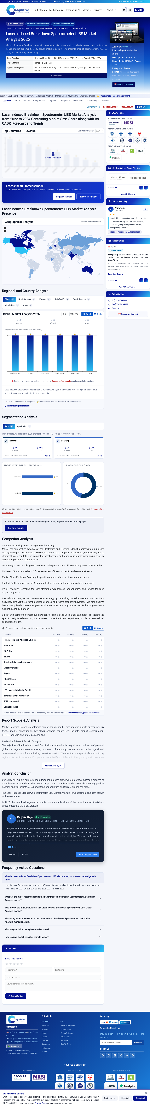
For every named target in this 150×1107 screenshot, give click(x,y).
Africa (27, 305)
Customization (93, 106)
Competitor (65, 100)
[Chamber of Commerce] (123, 151)
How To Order (65, 1044)
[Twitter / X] (120, 1055)
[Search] (130, 10)
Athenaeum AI (72, 10)
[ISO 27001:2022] (121, 134)
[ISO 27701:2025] (130, 134)
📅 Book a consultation (123, 84)
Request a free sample (61, 381)
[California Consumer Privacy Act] (137, 140)
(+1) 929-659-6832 (119, 300)
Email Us (115, 308)
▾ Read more (56, 75)
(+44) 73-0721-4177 (120, 304)
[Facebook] (102, 1055)
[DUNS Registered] (113, 151)
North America (26, 299)
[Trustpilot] (114, 157)
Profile (25, 854)
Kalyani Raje (127, 46)
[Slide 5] (116, 187)
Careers (44, 1037)
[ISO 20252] (139, 134)
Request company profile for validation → (85, 712)
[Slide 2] (110, 187)
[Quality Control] (122, 140)
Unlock (47, 456)
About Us (111, 10)
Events (44, 1051)
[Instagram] (108, 1055)
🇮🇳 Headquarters (14, 1046)
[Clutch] (141, 151)
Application (23, 426)
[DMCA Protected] (132, 151)
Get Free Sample (16, 527)
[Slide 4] (113, 187)
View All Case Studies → (128, 287)
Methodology (56, 10)
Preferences (109, 1098)
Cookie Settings (66, 1033)
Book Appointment (100, 96)
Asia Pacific (61, 299)
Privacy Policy (41, 1103)
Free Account (127, 106)
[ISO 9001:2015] (112, 134)
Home (8, 28)
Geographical (39, 100)
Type (8, 426)
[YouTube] (126, 1055)
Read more (12, 847)
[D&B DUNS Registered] (110, 1077)
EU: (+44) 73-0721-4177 (40, 1)
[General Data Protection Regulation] (130, 140)
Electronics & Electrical (22, 28)
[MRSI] (128, 123)
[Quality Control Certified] (69, 1086)
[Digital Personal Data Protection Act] (145, 140)
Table (99, 314)
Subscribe (138, 1042)
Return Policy (65, 1037)
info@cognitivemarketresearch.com (70, 1)
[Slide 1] (108, 187)
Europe (44, 299)
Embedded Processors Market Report (125, 232)
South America (81, 299)
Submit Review (15, 996)
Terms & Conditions (67, 1025)
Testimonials (46, 1048)
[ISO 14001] (112, 140)
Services (98, 10)
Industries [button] (40, 10)
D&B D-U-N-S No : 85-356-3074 (131, 1)
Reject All (125, 1098)
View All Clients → (128, 194)
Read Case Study (114, 274)
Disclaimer (64, 1040)
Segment (52, 100)
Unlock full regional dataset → (19, 406)
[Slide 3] (111, 187)
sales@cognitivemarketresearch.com (24, 1042)
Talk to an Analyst (88, 196)
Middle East (11, 305)
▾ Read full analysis (53, 765)
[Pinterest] (132, 1055)
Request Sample (110, 106)
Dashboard (78, 100)
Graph (88, 314)
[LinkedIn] (114, 1055)
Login (140, 10)
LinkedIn (12, 854)
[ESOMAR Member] (114, 123)
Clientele (45, 1040)
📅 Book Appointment (128, 314)
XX (20, 320)
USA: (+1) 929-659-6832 (19, 1)
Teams (44, 1033)
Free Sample (84, 96)
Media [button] (86, 10)
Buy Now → (142, 107)
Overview (7, 100)
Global (9, 299)
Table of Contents (22, 100)
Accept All (140, 1098)
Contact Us (11, 1026)
